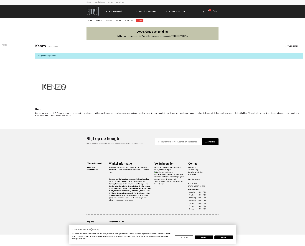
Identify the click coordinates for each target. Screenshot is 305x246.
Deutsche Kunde (99, 2)
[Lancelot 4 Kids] (93, 11)
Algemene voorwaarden (92, 168)
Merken (118, 20)
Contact (110, 2)
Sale (140, 20)
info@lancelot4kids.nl (195, 172)
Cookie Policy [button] (130, 236)
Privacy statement (94, 163)
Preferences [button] (82, 239)
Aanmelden (210, 142)
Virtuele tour (120, 2)
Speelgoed (129, 20)
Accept (223, 237)
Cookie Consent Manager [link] (80, 229)
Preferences (184, 237)
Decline (203, 237)
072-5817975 (193, 174)
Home (88, 2)
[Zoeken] (203, 11)
